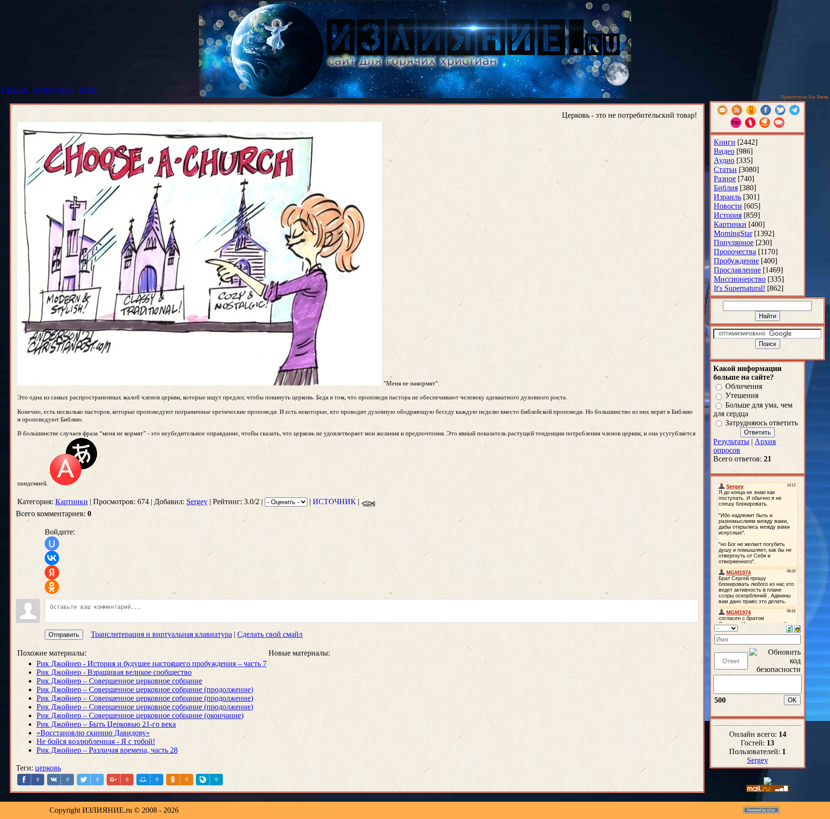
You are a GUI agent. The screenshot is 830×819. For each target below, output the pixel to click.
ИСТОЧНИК (334, 501)
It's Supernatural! (739, 288)
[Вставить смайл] (797, 628)
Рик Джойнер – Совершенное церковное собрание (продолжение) (145, 689)
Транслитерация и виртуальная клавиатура (161, 634)
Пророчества (735, 252)
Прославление (737, 270)
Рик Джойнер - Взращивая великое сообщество (114, 672)
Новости (728, 206)
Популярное (734, 242)
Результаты (731, 441)
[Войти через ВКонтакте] (52, 558)
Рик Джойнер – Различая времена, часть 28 (107, 750)
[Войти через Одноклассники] (52, 587)
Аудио (724, 160)
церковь (48, 768)
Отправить (64, 634)
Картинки (71, 501)
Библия (726, 188)
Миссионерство (740, 279)
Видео (724, 151)
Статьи (725, 169)
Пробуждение (736, 261)
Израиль (727, 197)
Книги (724, 142)
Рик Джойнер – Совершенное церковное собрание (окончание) (140, 715)
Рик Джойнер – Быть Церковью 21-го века (106, 724)
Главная (14, 90)
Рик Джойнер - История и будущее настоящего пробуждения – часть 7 (152, 663)
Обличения (743, 386)
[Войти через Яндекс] (52, 572)
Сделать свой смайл (270, 634)
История (728, 215)
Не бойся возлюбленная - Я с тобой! (96, 741)
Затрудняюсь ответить (761, 423)
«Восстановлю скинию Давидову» (93, 733)
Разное (725, 178)
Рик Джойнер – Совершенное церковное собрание (119, 681)
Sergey (197, 501)
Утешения (741, 396)
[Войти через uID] (52, 543)
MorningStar (733, 233)
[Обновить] (789, 628)
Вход (87, 90)
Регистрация (53, 90)
